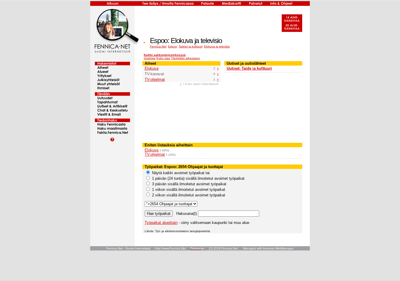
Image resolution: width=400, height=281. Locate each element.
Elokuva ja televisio (217, 46)
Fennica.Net (158, 46)
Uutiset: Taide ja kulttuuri (249, 68)
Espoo (172, 46)
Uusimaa (149, 58)
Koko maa (163, 58)
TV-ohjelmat (155, 79)
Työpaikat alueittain (161, 222)
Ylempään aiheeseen (185, 58)
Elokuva (151, 68)
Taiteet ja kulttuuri (190, 46)
